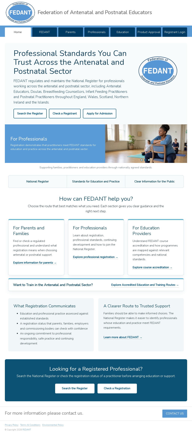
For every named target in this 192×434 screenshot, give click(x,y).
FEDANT (44, 32)
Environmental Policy (53, 424)
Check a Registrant (65, 113)
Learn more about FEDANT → (123, 337)
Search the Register (30, 113)
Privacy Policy (11, 424)
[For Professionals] (145, 160)
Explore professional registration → (95, 257)
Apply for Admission (99, 113)
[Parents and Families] (142, 160)
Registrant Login (174, 32)
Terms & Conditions (30, 424)
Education (123, 32)
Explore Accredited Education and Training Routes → (145, 285)
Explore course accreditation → (152, 267)
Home (18, 32)
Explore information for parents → (35, 263)
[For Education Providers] (149, 160)
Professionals (97, 32)
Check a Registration (117, 388)
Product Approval (149, 32)
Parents (71, 32)
